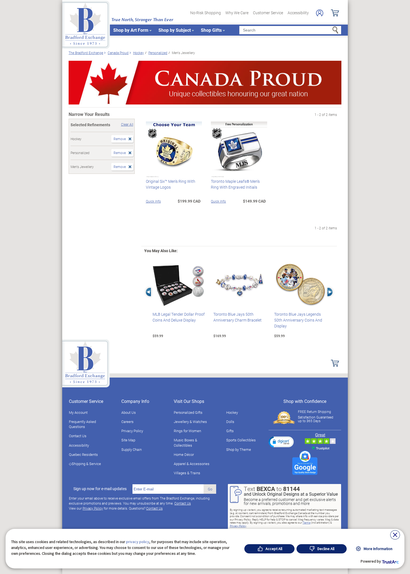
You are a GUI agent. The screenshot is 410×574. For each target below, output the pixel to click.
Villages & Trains (187, 472)
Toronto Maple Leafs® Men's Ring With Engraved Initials (235, 184)
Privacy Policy (132, 430)
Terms (306, 522)
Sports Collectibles (241, 439)
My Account (78, 412)
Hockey (232, 412)
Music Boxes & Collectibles (185, 442)
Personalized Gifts (188, 412)
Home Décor (184, 454)
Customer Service (268, 12)
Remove (120, 139)
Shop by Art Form (130, 30)
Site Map (128, 439)
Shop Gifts (211, 30)
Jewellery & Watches (190, 421)
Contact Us (77, 435)
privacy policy (137, 541)
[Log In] (319, 12)
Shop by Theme (238, 449)
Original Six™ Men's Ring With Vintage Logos (170, 184)
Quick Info (153, 201)
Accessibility (298, 12)
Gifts (230, 430)
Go (210, 489)
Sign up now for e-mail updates (100, 489)
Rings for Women (187, 430)
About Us (128, 412)
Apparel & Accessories (191, 463)
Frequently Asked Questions (82, 424)
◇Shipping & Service (85, 463)
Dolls (230, 421)
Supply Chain (131, 449)
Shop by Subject (174, 30)
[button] (281, 442)
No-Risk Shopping (205, 12)
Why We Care (237, 12)
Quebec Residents (83, 454)
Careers (127, 421)
